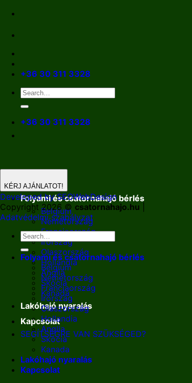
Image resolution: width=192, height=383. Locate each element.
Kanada (55, 349)
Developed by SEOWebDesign (58, 197)
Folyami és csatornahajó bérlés (82, 257)
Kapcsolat (40, 321)
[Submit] (24, 106)
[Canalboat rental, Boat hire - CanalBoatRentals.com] (28, 35)
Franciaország (68, 288)
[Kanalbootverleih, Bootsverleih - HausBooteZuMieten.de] (50, 35)
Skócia (54, 339)
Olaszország (65, 308)
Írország (57, 242)
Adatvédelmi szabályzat (46, 217)
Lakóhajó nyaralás (56, 359)
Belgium (56, 267)
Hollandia (59, 318)
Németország (67, 277)
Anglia (53, 329)
